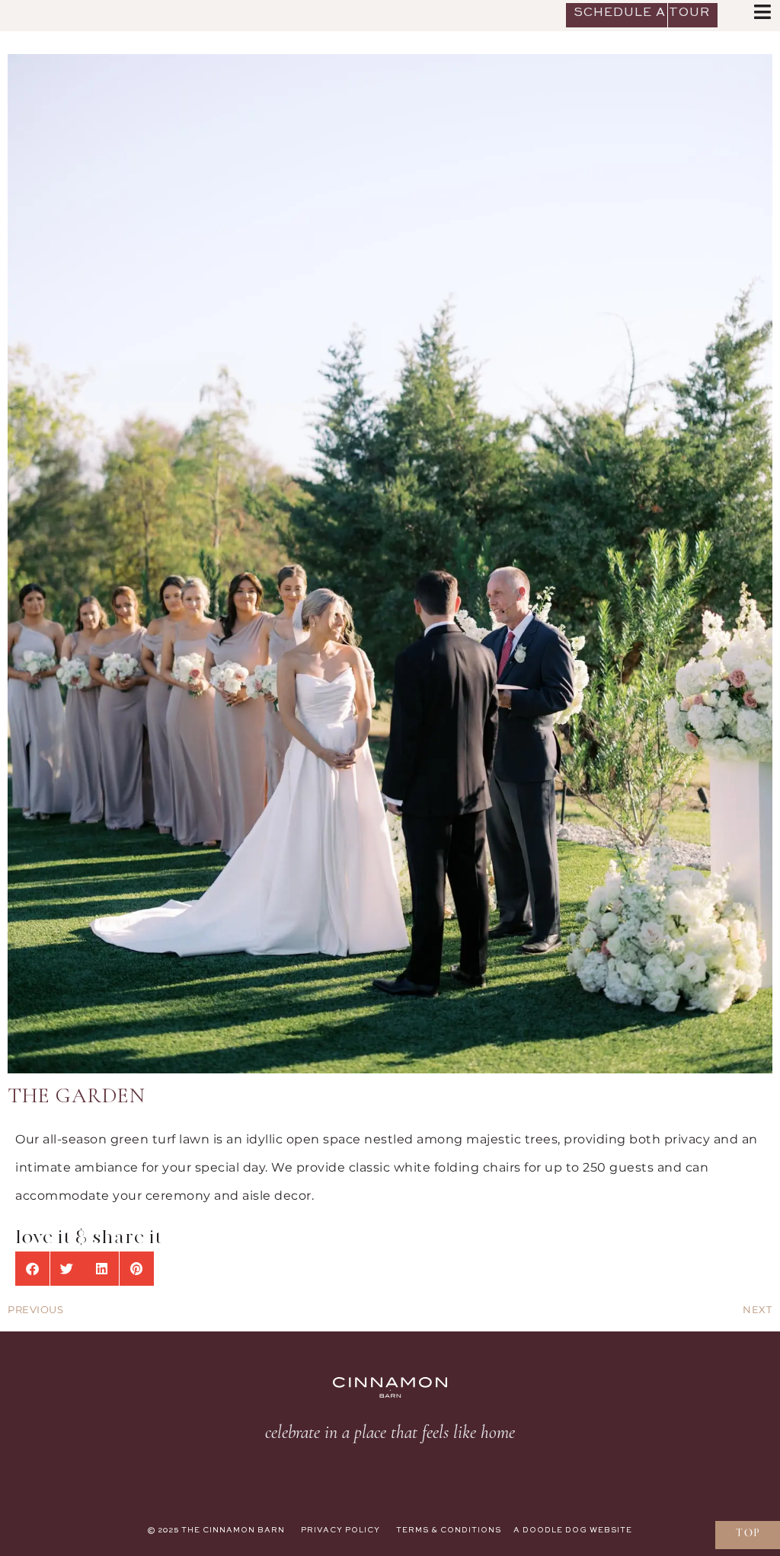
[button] (32, 1268)
